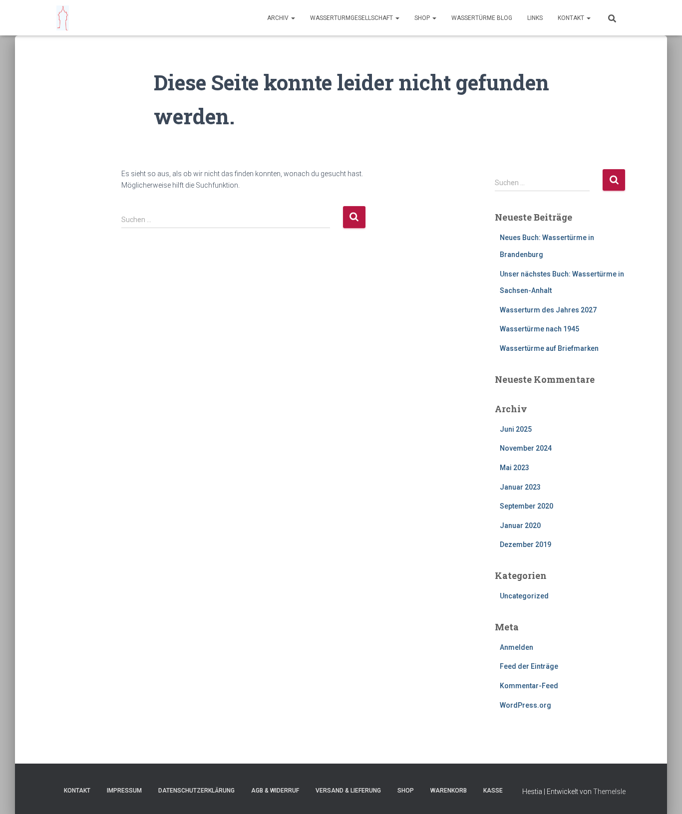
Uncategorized (524, 596)
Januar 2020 (520, 526)
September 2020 (526, 506)
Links (535, 17)
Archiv (278, 17)
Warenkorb (448, 790)
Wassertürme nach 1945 (539, 329)
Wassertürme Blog (481, 17)
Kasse (493, 790)
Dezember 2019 (525, 544)
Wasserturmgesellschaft (352, 17)
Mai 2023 (514, 468)
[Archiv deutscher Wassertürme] (62, 17)
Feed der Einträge (529, 666)
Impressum (124, 790)
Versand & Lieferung (348, 790)
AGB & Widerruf (275, 790)
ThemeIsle (609, 792)
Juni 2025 (516, 429)
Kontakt (572, 17)
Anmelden (516, 647)
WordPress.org (525, 705)
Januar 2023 (520, 487)
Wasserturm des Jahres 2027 (548, 310)
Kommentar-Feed (529, 686)
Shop (422, 17)
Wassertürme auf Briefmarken (549, 348)
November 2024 (526, 448)
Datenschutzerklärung (196, 790)
